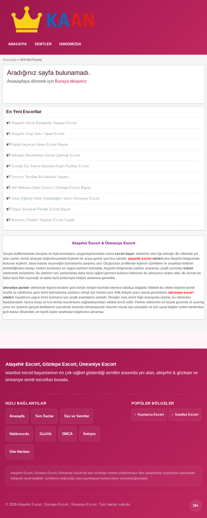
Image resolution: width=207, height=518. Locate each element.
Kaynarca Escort (151, 414)
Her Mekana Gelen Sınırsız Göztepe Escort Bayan (51, 188)
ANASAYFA (17, 44)
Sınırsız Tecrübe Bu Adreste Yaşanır (40, 177)
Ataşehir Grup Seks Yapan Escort (38, 134)
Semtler (42, 44)
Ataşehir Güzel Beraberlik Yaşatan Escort (44, 123)
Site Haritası (19, 452)
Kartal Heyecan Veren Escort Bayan (40, 144)
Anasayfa (9, 60)
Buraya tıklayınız (71, 81)
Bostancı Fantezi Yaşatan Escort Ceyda (43, 220)
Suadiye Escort (186, 414)
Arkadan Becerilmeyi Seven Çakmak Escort (46, 155)
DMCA (67, 434)
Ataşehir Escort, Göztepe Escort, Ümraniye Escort (60, 364)
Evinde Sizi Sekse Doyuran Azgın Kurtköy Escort (50, 166)
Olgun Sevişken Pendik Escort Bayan (41, 209)
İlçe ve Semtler (76, 416)
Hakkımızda (70, 44)
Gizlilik (45, 434)
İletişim (89, 434)
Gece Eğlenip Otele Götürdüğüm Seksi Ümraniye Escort (55, 198)
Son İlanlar (44, 416)
